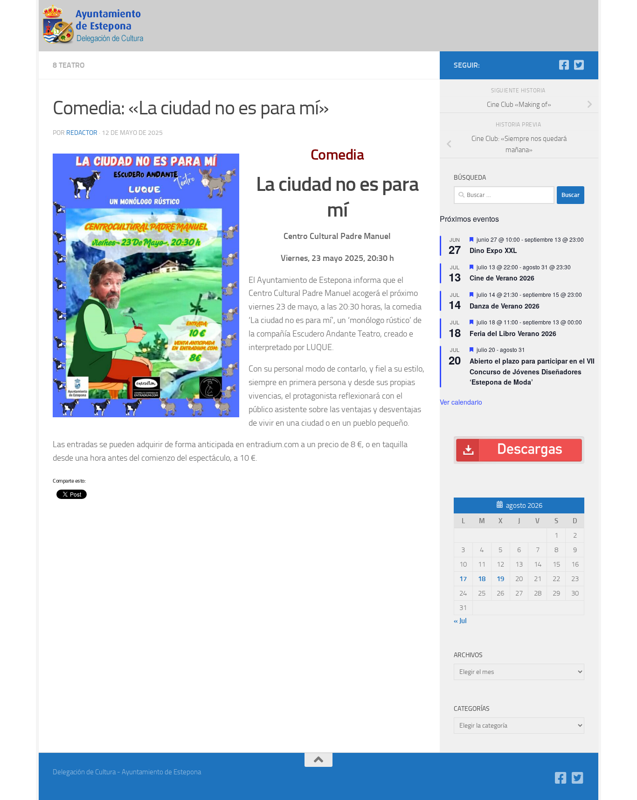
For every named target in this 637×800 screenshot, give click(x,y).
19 (500, 579)
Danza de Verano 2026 (505, 305)
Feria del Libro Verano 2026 (513, 333)
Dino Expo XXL (493, 250)
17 (463, 579)
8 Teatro (69, 65)
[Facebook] (563, 64)
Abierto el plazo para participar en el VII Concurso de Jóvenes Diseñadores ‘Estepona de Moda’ (532, 371)
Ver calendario (461, 402)
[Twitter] (578, 64)
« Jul (460, 621)
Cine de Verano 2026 (502, 277)
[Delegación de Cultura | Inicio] (99, 26)
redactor (81, 133)
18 (481, 579)
